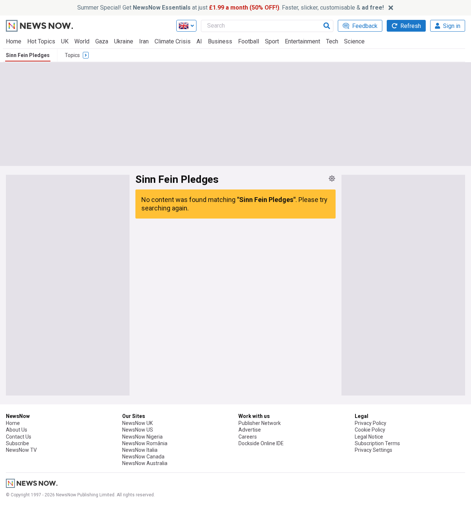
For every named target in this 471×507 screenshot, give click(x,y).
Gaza (101, 41)
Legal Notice (369, 437)
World (81, 41)
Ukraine (123, 41)
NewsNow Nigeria (142, 437)
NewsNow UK (137, 423)
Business (220, 41)
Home (13, 41)
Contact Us (18, 437)
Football (248, 41)
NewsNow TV (21, 450)
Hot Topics (41, 41)
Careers (247, 437)
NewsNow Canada (143, 457)
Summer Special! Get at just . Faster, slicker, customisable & (230, 7)
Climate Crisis (173, 41)
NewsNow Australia (144, 463)
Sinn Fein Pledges (28, 55)
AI (199, 41)
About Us (16, 430)
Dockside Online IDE (261, 443)
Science (354, 41)
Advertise (249, 430)
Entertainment (302, 41)
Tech (332, 41)
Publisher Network (259, 423)
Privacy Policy (370, 423)
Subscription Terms (377, 443)
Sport (272, 41)
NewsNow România (144, 443)
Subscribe (17, 443)
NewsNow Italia (139, 450)
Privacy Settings (373, 450)
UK (64, 41)
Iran (144, 41)
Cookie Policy (370, 430)
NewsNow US (137, 430)
